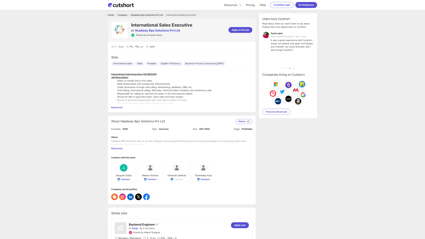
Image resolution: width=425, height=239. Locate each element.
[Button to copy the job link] (157, 224)
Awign (134, 228)
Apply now (240, 225)
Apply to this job (240, 30)
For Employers (306, 4)
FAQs (263, 5)
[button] (147, 228)
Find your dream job (276, 111)
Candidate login (281, 4)
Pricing (250, 5)
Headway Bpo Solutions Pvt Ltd (157, 30)
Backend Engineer (142, 224)
